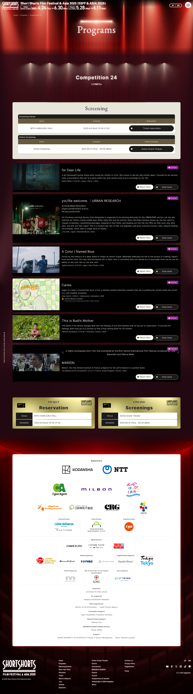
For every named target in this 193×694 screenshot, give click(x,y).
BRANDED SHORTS (99, 669)
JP (173, 5)
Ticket (61, 675)
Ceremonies (96, 666)
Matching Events (65, 666)
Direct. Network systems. (125, 638)
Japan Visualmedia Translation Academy (96, 615)
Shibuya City (97, 622)
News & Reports (65, 678)
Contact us (129, 660)
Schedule (62, 672)
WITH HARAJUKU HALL (41, 128)
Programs (62, 663)
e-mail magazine (185, 673)
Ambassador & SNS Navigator (103, 681)
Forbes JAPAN (96, 630)
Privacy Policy (130, 663)
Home (61, 660)
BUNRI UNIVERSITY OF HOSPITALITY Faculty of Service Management (85, 638)
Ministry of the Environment (86, 607)
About (94, 684)
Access (94, 675)
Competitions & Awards (100, 678)
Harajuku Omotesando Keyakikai (96, 599)
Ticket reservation (152, 128)
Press (127, 671)
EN (178, 5)
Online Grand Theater (152, 149)
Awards (61, 684)
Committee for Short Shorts (96, 592)
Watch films (145, 187)
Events (94, 663)
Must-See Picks (64, 669)
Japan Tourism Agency (109, 607)
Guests (94, 672)
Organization (129, 666)
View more (167, 187)
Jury (60, 681)
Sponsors (62, 687)
